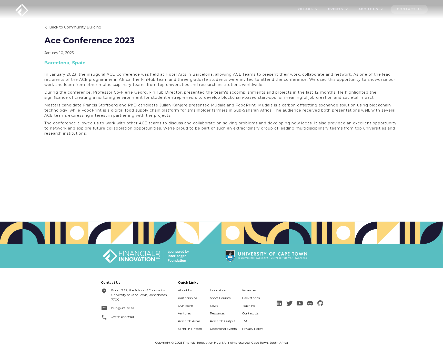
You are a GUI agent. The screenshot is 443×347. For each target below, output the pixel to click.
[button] (307, 9)
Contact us (409, 9)
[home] (21, 10)
